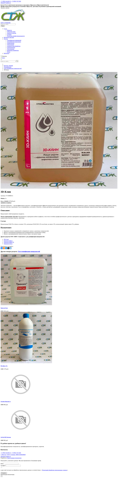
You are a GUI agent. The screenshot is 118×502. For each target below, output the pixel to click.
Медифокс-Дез (4, 365)
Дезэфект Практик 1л (6, 401)
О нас (5, 28)
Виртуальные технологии (14, 458)
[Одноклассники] (4, 248)
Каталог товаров (8, 65)
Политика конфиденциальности (16, 36)
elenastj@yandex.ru (6, 2)
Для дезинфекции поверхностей (13, 68)
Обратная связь (11, 31)
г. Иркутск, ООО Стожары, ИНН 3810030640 (13, 454)
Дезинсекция (10, 43)
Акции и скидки (11, 33)
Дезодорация (10, 49)
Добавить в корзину (6, 202)
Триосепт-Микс (8, 240)
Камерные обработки (13, 50)
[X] (8, 248)
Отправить (3, 473)
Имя (2, 463)
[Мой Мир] (6, 248)
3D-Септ (6, 239)
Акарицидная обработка (13, 46)
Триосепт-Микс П (9, 242)
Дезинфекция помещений (14, 40)
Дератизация (10, 44)
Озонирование (11, 47)
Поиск (2, 26)
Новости (9, 30)
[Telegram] (11, 248)
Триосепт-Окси (8, 243)
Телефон (3, 465)
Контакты (6, 53)
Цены (8, 52)
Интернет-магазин (9, 37)
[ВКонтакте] (2, 248)
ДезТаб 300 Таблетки (6, 437)
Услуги (6, 39)
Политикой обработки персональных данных (54, 470)
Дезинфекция (7, 67)
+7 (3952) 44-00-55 (6, 1)
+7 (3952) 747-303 (16, 1)
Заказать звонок (5, 8)
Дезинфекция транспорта (14, 41)
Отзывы (9, 34)
